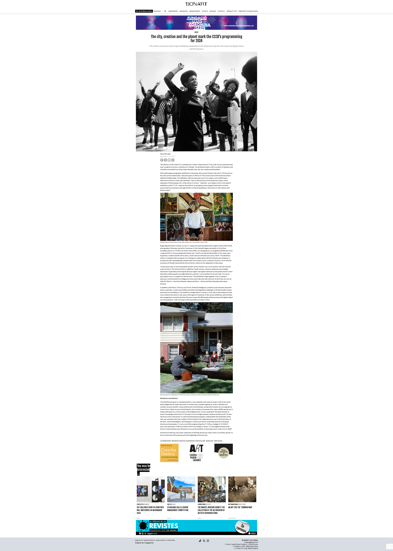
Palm (173, 504)
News (196, 32)
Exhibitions (202, 504)
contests (140, 504)
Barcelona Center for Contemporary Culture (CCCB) (188, 440)
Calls (169, 504)
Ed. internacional (144, 11)
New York (242, 504)
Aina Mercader (165, 154)
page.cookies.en (161, 540)
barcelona (163, 156)
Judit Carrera (218, 440)
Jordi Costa (209, 440)
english (157, 11)
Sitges (209, 504)
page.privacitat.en (149, 540)
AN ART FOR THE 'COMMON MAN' (240, 507)
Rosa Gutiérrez (232, 518)
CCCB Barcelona (165, 440)
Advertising (171, 540)
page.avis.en (139, 540)
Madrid (146, 504)
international (233, 504)
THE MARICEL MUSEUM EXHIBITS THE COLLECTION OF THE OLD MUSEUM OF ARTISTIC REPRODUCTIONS (211, 510)
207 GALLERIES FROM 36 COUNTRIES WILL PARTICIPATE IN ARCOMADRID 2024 (150, 510)
